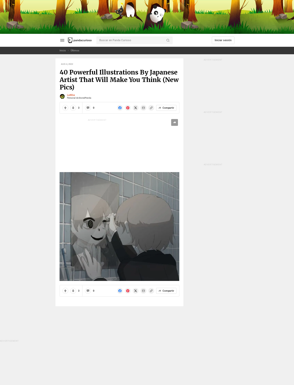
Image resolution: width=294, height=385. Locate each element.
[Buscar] (168, 40)
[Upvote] (65, 108)
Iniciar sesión (223, 40)
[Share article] (174, 122)
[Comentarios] (88, 108)
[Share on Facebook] (120, 108)
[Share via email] (143, 108)
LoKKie (71, 95)
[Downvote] (73, 108)
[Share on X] (135, 108)
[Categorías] (62, 40)
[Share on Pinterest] (128, 108)
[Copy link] (151, 108)
